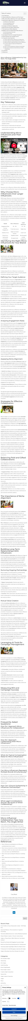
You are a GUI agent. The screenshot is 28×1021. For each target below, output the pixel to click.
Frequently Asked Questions (9, 38)
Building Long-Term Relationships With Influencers (12, 30)
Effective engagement (8, 352)
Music (2, 980)
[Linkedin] (14, 912)
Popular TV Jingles (5, 985)
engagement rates (20, 302)
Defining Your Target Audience (9, 21)
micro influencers (9, 187)
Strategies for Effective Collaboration (10, 26)
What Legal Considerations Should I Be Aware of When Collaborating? (14, 48)
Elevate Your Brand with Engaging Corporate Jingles (12, 942)
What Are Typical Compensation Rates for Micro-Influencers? (15, 42)
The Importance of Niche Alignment (9, 29)
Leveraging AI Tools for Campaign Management (12, 34)
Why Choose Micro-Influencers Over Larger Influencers (13, 18)
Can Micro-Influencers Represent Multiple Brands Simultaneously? (13, 44)
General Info (17, 61)
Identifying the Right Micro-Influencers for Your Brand (13, 20)
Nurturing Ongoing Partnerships (9, 32)
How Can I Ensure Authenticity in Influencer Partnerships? (14, 46)
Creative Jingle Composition (7, 971)
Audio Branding (4, 965)
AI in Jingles (3, 963)
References (5, 52)
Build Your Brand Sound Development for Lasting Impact (13, 944)
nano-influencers (23, 475)
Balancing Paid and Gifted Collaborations (10, 27)
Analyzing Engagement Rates (9, 23)
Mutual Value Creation (8, 33)
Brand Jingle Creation (5, 969)
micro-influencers (13, 271)
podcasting (3, 983)
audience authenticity (20, 378)
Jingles (2, 978)
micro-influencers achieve (12, 214)
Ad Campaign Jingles (5, 958)
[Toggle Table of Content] (24, 13)
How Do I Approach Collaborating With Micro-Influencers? (15, 40)
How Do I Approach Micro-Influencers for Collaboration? (14, 39)
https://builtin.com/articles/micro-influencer (11, 868)
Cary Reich (4, 61)
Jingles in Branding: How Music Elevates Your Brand (12, 951)
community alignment (17, 542)
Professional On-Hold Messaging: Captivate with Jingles (13, 948)
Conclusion (5, 50)
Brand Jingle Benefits (5, 967)
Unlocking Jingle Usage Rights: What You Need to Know (13, 946)
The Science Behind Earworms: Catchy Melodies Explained (14, 933)
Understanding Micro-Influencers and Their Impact (12, 17)
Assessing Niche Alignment (9, 24)
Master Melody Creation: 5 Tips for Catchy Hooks (12, 936)
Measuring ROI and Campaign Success (11, 36)
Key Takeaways (5, 15)
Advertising (3, 960)
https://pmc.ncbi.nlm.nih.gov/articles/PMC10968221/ (13, 870)
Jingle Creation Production (7, 976)
